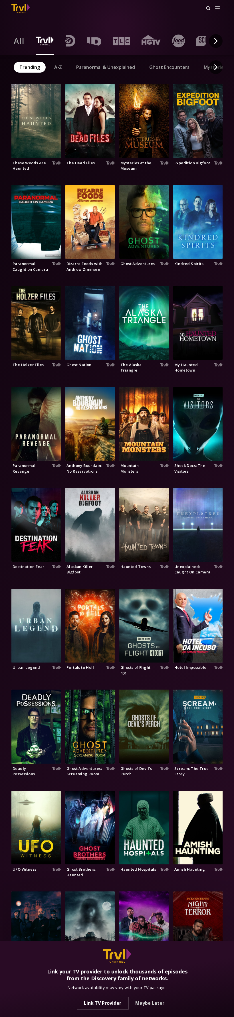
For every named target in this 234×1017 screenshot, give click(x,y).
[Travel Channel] (20, 8)
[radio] (19, 41)
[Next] (216, 41)
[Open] (217, 8)
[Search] (205, 8)
